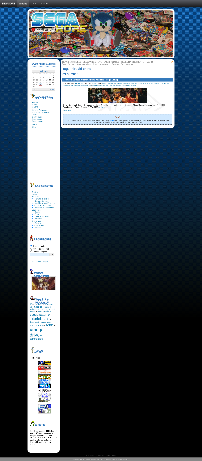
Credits (94, 83)
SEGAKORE (8, 3)
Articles (23, 3)
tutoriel (35, 319)
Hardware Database (40, 112)
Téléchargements (132, 62)
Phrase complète (40, 252)
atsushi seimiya (107, 83)
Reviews (38, 219)
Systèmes (104, 62)
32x (31, 304)
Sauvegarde (37, 117)
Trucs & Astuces (41, 216)
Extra (36, 214)
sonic (49, 325)
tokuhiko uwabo (120, 85)
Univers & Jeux (41, 201)
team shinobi (110, 85)
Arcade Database (39, 110)
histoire (44, 309)
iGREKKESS (78, 83)
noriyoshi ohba (68, 85)
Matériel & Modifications (44, 203)
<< (34, 89)
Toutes (35, 192)
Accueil (35, 102)
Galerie (44, 3)
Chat (34, 127)
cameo (39, 325)
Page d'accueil (68, 64)
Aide (92, 455)
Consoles (38, 223)
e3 (31, 307)
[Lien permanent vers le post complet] (63, 83)
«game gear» (46, 322)
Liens (33, 3)
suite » (102, 107)
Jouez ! (35, 115)
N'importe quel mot (41, 249)
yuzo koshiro (131, 85)
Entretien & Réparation (44, 208)
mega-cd (38, 307)
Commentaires (84, 64)
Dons (95, 64)
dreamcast (34, 322)
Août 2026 (43, 71)
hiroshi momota (143, 83)
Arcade (37, 228)
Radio (149, 62)
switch (47, 311)
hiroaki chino (133, 83)
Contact (87, 455)
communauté (36, 339)
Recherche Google (40, 262)
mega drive (165, 83)
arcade (38, 304)
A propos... (105, 64)
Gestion (115, 64)
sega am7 (77, 85)
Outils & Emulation (42, 205)
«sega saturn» (40, 314)
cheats (39, 312)
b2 (116, 455)
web (32, 325)
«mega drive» (37, 332)
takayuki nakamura (98, 85)
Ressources (37, 119)
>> (53, 89)
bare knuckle (118, 83)
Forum (35, 125)
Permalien (67, 110)
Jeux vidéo (89, 62)
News (65, 62)
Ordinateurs (39, 225)
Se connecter (127, 64)
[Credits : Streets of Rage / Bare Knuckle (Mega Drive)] (117, 103)
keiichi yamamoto (155, 83)
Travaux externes (41, 199)
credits (125, 83)
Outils (115, 62)
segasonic (49, 304)
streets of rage (86, 85)
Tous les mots (39, 246)
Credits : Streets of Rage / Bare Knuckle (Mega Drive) (90, 80)
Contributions (37, 121)
